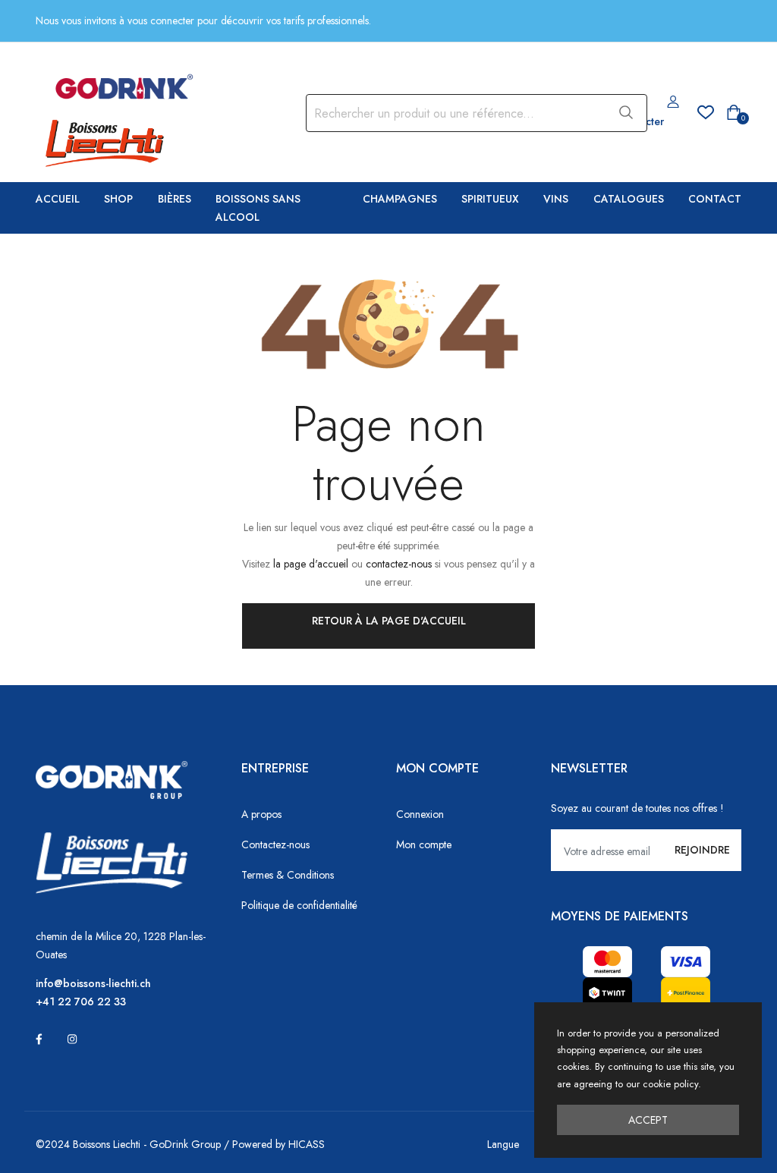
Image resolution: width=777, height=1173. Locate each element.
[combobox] (454, 113)
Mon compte (423, 844)
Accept (648, 1119)
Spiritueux (490, 198)
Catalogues (628, 198)
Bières (174, 198)
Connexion (420, 814)
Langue (503, 1144)
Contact (714, 198)
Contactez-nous (275, 844)
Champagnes (400, 198)
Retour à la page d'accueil (389, 620)
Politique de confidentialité (299, 905)
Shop (118, 198)
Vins (555, 198)
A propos (261, 814)
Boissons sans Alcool (257, 208)
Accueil (58, 198)
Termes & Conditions (287, 874)
